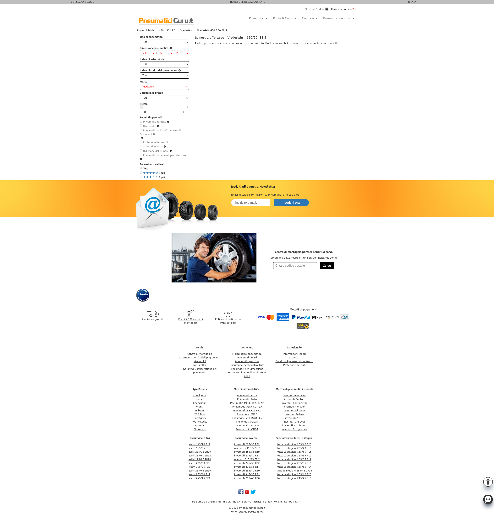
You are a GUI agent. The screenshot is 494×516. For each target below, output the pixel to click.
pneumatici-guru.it (254, 507)
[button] (488, 481)
